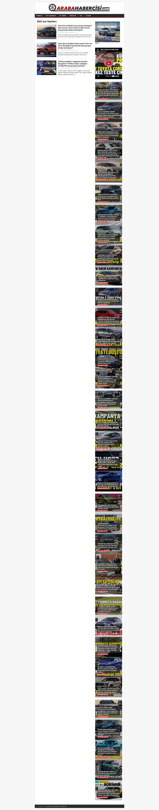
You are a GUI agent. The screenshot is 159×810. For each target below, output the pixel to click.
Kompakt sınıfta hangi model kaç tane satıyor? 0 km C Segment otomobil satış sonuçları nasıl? (107, 443)
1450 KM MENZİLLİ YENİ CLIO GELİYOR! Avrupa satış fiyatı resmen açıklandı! (107, 773)
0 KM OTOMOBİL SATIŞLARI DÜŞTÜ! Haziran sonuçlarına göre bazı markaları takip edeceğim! (109, 587)
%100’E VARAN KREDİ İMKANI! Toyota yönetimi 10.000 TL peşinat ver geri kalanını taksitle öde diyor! (109, 732)
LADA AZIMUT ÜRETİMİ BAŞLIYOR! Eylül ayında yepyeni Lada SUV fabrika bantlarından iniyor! (109, 690)
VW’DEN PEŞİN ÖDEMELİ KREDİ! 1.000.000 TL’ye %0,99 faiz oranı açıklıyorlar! (108, 278)
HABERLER (39, 15)
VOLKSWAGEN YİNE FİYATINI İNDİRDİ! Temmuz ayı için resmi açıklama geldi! (108, 507)
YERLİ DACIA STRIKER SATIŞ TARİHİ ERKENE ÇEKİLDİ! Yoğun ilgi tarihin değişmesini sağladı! (109, 341)
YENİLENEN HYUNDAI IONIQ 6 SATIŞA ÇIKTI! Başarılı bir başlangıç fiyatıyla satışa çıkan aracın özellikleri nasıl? (108, 257)
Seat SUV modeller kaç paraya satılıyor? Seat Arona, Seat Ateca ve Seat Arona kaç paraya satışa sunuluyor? (75, 28)
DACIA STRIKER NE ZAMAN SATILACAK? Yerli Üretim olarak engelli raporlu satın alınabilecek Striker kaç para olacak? (109, 114)
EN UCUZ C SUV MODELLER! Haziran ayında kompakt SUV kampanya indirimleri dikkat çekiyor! (107, 669)
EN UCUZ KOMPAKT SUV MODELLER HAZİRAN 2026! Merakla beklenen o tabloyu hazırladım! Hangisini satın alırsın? (107, 751)
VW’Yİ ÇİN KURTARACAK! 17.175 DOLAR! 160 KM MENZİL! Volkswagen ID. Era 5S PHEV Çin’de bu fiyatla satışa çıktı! (108, 174)
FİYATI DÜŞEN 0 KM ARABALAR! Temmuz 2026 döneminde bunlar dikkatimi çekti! (108, 424)
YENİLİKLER (72, 15)
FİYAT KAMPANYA (51, 15)
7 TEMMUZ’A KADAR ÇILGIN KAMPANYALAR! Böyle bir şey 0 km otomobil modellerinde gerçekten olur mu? (108, 609)
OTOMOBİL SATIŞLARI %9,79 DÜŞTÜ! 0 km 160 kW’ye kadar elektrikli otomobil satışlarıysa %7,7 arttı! (108, 566)
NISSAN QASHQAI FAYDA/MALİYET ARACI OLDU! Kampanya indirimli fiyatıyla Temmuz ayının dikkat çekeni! (108, 526)
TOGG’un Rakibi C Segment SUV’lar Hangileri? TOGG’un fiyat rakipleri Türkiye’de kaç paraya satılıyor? (72, 63)
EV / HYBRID (62, 15)
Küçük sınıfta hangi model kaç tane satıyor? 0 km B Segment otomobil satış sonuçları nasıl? (108, 484)
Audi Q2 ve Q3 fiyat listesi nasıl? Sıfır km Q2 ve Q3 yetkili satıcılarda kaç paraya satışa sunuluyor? (75, 45)
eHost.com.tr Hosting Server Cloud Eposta (56, 806)
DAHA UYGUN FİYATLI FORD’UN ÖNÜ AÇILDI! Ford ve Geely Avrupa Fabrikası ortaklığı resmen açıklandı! (108, 237)
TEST (80, 15)
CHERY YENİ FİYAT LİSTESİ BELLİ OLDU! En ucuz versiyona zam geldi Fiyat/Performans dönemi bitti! (108, 197)
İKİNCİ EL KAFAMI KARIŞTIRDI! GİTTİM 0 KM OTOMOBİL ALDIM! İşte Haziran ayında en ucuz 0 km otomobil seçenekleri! (108, 629)
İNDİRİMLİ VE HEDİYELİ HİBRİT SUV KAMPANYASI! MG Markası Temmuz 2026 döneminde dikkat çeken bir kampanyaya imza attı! (109, 320)
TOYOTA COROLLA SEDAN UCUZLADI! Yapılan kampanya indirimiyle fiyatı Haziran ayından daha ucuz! (107, 360)
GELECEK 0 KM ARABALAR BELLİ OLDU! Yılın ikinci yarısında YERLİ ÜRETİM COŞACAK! (108, 301)
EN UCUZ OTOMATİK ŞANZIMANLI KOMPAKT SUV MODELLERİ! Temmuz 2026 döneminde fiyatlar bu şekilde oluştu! (108, 462)
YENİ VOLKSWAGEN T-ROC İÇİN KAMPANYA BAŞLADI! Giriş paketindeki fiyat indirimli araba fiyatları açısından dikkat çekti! (108, 792)
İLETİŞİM (88, 15)
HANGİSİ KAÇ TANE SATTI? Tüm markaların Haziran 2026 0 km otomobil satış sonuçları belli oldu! (108, 546)
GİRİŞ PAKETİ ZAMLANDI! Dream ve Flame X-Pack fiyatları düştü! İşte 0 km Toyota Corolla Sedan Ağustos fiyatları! (108, 134)
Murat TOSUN (71, 32)
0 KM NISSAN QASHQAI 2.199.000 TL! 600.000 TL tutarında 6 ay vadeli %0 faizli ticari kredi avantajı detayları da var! (108, 217)
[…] (90, 36)
